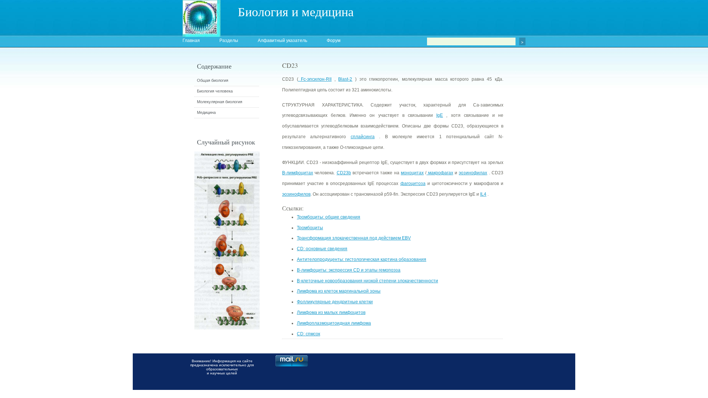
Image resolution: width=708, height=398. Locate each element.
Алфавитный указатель (282, 40)
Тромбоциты (310, 227)
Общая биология (212, 80)
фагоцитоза (413, 183)
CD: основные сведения (322, 248)
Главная (191, 40)
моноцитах (412, 172)
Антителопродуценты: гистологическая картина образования (361, 259)
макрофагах (439, 172)
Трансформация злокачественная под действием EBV (354, 238)
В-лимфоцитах (297, 172)
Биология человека (215, 91)
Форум (333, 40)
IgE (439, 115)
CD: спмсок (308, 333)
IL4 (483, 194)
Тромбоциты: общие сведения (328, 217)
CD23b (344, 172)
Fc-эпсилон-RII (315, 79)
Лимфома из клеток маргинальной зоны (339, 291)
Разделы (228, 40)
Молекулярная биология (219, 102)
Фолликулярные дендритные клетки (335, 301)
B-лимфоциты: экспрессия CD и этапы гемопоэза (348, 270)
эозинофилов (296, 194)
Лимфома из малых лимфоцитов (331, 312)
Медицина (206, 112)
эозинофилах (473, 172)
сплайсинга (363, 136)
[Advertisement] (543, 193)
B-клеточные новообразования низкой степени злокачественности (367, 280)
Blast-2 (345, 79)
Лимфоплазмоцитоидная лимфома (334, 323)
